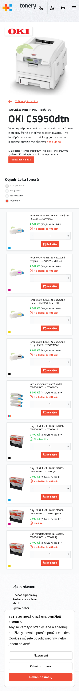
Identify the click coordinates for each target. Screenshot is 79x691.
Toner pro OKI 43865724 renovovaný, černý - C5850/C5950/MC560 (47, 343)
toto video (54, 141)
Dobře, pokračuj (40, 677)
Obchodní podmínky (25, 595)
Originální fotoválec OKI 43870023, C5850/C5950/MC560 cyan (47, 469)
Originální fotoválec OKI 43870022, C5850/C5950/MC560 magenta (47, 511)
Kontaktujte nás (21, 159)
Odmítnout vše (40, 666)
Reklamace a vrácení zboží (25, 601)
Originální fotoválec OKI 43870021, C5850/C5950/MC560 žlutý (47, 535)
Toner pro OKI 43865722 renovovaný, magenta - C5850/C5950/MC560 (47, 259)
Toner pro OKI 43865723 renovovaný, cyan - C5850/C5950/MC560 (50, 217)
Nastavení (41, 655)
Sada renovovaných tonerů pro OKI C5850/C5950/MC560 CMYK (46, 385)
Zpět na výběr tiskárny (26, 101)
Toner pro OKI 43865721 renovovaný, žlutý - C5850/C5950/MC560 (47, 301)
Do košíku (52, 244)
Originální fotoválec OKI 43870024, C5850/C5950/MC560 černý (47, 427)
